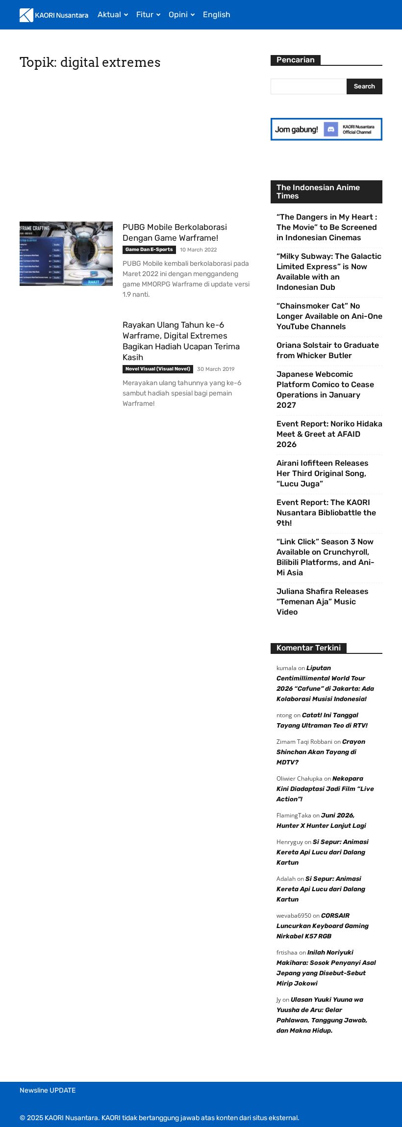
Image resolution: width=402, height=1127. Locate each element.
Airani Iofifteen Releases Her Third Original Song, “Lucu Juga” (322, 473)
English (216, 14)
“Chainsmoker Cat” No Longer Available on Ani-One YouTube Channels (329, 316)
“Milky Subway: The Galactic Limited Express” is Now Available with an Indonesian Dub (328, 272)
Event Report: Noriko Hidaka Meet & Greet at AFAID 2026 (329, 434)
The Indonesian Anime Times (318, 191)
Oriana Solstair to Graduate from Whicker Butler (327, 350)
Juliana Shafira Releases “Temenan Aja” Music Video (322, 602)
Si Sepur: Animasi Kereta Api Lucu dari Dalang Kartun (322, 852)
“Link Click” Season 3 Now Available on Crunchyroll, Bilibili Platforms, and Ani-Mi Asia (325, 557)
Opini (178, 14)
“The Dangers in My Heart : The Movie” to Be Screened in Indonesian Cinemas (326, 227)
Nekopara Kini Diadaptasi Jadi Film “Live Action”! (325, 789)
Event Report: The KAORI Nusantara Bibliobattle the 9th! (326, 513)
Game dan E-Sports (149, 250)
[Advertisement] (138, 149)
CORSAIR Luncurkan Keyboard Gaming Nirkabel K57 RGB (322, 926)
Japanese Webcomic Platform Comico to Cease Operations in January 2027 (325, 389)
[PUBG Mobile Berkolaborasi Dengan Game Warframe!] (66, 254)
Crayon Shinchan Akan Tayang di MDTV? (320, 752)
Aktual (109, 14)
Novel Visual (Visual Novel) (158, 369)
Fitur (144, 14)
